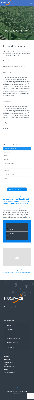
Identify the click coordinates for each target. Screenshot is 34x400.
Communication (9, 174)
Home (9, 325)
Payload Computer (10, 148)
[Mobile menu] (31, 2)
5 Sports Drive (8, 363)
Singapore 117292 (9, 366)
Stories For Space (12, 343)
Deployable (7, 152)
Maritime (7, 171)
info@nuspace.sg (9, 372)
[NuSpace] (6, 2)
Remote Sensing (9, 163)
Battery (6, 159)
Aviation (6, 167)
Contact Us (10, 347)
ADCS (6, 156)
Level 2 (6, 364)
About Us (10, 329)
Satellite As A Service (13, 338)
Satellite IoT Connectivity (14, 334)
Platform (6, 178)
